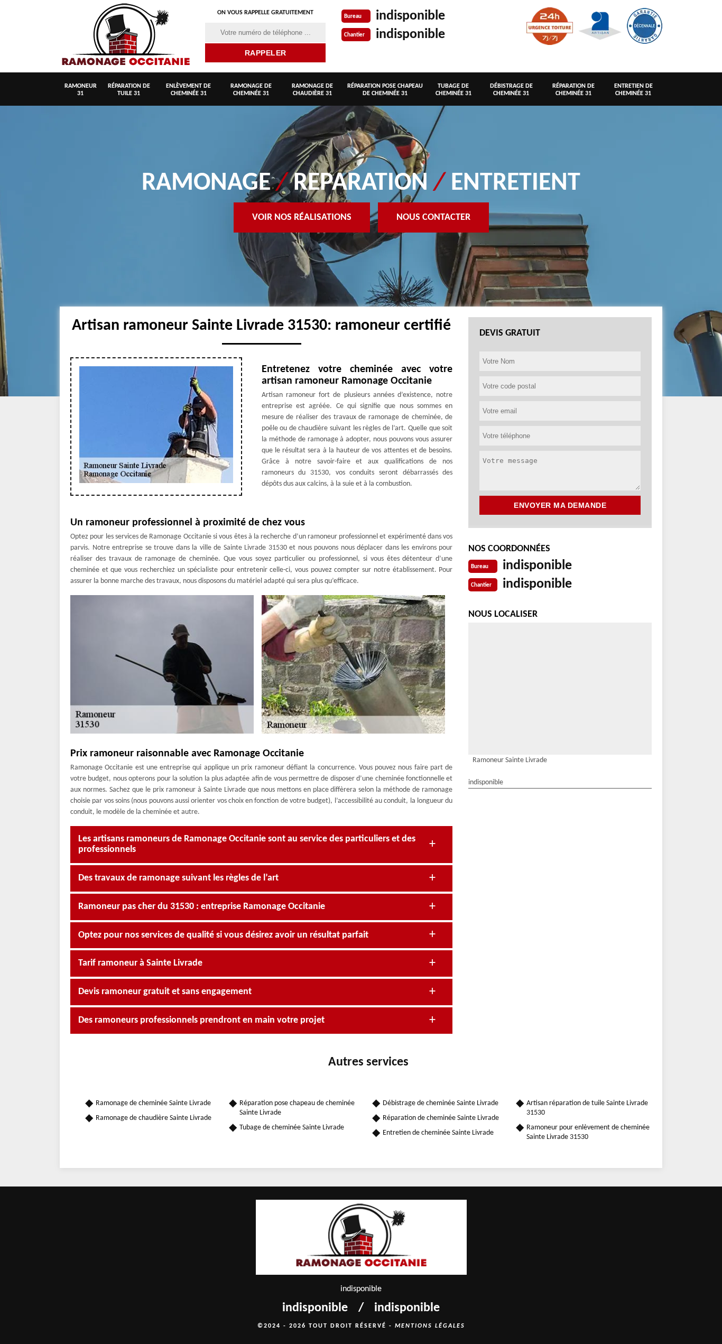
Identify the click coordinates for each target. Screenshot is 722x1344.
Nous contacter (433, 217)
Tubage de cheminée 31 (453, 90)
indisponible (410, 16)
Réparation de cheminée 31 (573, 90)
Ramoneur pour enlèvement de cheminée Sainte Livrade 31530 (588, 1132)
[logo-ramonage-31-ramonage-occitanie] (126, 36)
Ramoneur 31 (80, 90)
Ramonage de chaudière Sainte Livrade (153, 1118)
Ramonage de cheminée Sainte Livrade (153, 1103)
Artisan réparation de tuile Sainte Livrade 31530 (587, 1108)
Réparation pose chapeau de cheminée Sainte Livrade (297, 1108)
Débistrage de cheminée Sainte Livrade (440, 1103)
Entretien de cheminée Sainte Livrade (438, 1133)
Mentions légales (430, 1326)
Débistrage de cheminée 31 (511, 90)
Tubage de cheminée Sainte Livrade (291, 1128)
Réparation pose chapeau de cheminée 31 (385, 90)
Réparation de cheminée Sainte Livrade (441, 1118)
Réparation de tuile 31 (129, 90)
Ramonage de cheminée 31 (251, 90)
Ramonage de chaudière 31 (312, 90)
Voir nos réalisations (301, 217)
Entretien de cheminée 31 (633, 90)
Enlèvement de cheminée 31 (188, 90)
